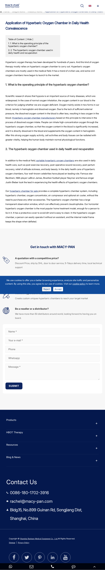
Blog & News (13, 457)
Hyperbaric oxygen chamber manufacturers (34, 117)
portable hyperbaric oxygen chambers (55, 160)
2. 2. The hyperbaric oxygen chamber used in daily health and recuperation (30, 51)
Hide (29, 39)
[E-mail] (31, 566)
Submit (14, 385)
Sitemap (12, 543)
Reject (46, 289)
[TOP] (94, 566)
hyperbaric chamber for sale (24, 191)
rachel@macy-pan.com (31, 501)
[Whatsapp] (10, 566)
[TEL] (52, 566)
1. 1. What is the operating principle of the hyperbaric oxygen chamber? (28, 44)
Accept (58, 289)
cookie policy (79, 283)
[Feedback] (73, 566)
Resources (12, 444)
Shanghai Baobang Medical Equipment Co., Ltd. (39, 539)
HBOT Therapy (14, 432)
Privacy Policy (23, 543)
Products (11, 420)
